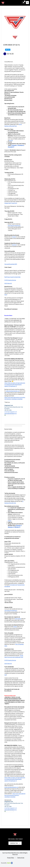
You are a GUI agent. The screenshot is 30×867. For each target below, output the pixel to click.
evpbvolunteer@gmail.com (13, 391)
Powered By (4, 863)
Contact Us (14, 843)
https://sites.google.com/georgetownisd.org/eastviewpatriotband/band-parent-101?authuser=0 (14, 384)
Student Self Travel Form (10, 203)
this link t (14, 245)
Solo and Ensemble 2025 (10, 264)
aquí (5, 675)
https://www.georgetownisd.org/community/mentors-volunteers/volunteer (14, 398)
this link (11, 140)
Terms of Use (20, 857)
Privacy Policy (10, 857)
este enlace (18, 618)
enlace (9, 520)
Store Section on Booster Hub (13, 125)
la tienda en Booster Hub (13, 502)
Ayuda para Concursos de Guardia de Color (13, 656)
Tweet (8, 49)
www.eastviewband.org (10, 413)
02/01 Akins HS (8, 283)
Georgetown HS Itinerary (14, 225)
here (5, 294)
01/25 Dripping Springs (10, 280)
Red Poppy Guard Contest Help (12, 277)
